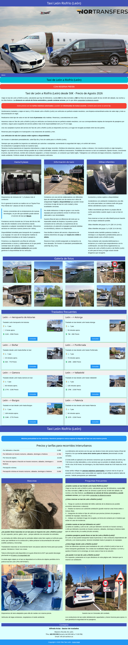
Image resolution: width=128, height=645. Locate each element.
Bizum (29, 216)
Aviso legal (76, 642)
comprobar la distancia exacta (88, 100)
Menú (3, 75)
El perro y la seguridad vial (20, 555)
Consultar (32, 339)
